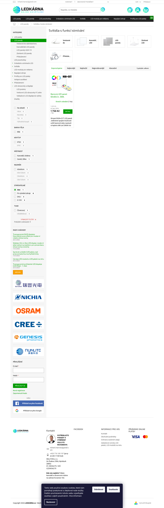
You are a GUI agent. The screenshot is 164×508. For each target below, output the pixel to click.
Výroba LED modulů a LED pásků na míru (28, 259)
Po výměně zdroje (25, 193)
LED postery (21, 89)
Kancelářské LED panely (26, 47)
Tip (19, 118)
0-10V (21, 200)
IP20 (20, 142)
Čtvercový (22, 210)
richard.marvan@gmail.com (59, 449)
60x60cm (22, 169)
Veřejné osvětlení (20, 80)
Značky (17, 99)
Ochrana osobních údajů (110, 440)
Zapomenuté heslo (20, 393)
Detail (68, 111)
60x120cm (23, 173)
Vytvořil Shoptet (145, 503)
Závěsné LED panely (24, 53)
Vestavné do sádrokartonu (27, 44)
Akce (20, 111)
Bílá (20, 132)
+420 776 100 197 (57, 453)
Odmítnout (98, 489)
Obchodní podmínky (85, 2)
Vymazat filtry (27, 219)
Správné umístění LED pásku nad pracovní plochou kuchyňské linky (26, 253)
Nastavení (50, 502)
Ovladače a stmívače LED (23, 63)
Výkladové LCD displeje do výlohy (29, 96)
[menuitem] (17, 19)
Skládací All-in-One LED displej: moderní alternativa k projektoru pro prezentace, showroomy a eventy (28, 245)
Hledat (103, 9)
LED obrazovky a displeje (23, 86)
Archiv (18, 272)
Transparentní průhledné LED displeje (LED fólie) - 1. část (27, 265)
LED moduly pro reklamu (23, 70)
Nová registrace (19, 390)
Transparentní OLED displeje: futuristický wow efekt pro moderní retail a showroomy (26, 236)
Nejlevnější (71, 68)
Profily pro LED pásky (22, 76)
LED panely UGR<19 (24, 50)
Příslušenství (21, 57)
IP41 (20, 145)
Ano (20, 190)
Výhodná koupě (24, 122)
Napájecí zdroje (20, 73)
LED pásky (18, 37)
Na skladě (22, 108)
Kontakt (68, 2)
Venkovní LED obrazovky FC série (29, 93)
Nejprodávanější (98, 68)
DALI (20, 197)
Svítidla (17, 66)
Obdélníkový (23, 214)
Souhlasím (113, 489)
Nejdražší (83, 68)
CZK (137, 2)
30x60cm (22, 176)
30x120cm (23, 180)
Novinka (21, 115)
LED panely (18, 40)
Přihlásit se (20, 386)
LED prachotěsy (20, 60)
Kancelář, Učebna (25, 156)
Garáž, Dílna (23, 159)
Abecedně (113, 68)
